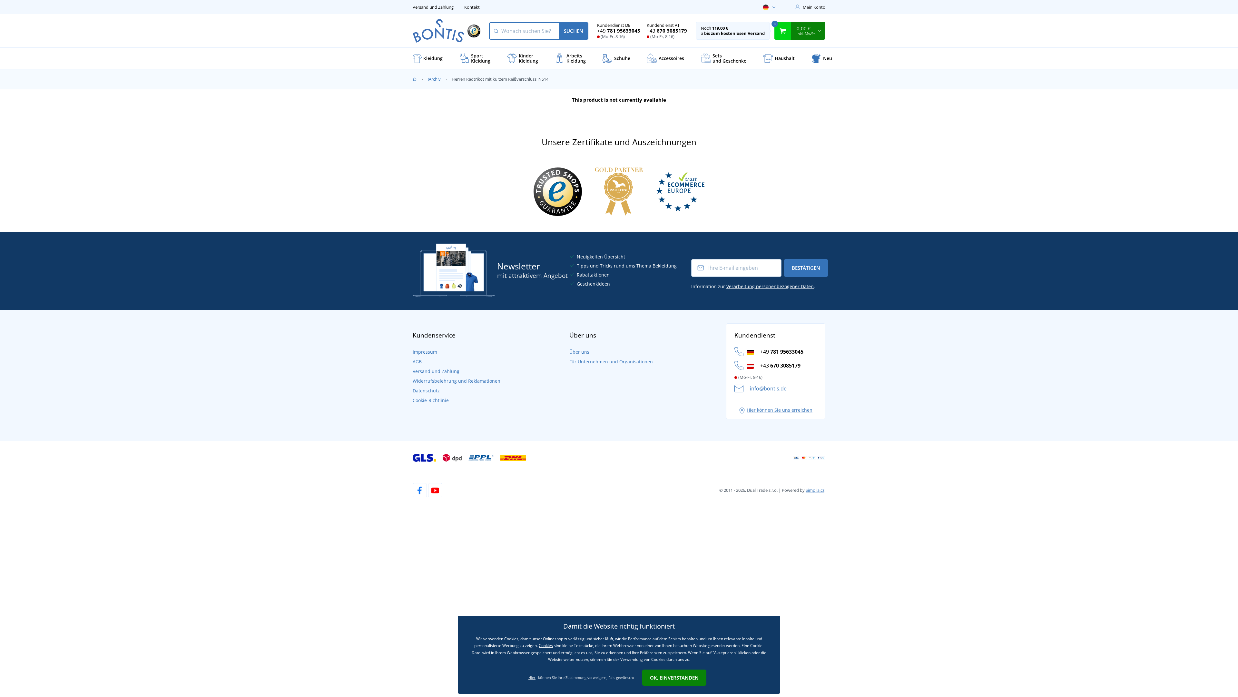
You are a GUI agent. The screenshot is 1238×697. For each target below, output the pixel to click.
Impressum (425, 352)
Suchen (573, 31)
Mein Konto (814, 7)
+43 (667, 30)
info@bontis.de (768, 388)
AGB (417, 362)
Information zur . (753, 286)
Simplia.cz (815, 490)
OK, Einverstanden (674, 677)
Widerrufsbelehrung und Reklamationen (456, 381)
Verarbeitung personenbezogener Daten (770, 286)
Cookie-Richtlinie (431, 400)
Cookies (546, 645)
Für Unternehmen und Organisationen (611, 362)
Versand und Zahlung (433, 7)
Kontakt (472, 7)
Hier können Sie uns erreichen (779, 410)
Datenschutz (426, 391)
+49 (618, 30)
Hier (531, 677)
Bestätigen (806, 268)
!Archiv (434, 79)
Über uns (579, 352)
